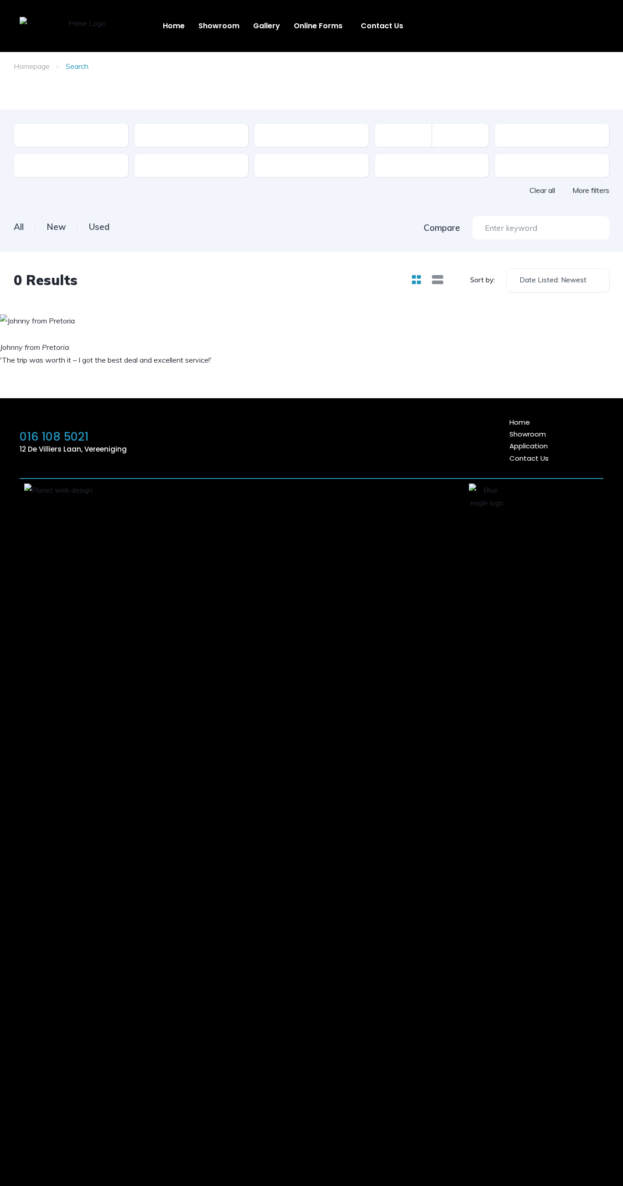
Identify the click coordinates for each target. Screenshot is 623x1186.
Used (99, 226)
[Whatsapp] (332, 440)
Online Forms (318, 26)
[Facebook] (382, 440)
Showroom (218, 26)
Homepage (32, 66)
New (56, 226)
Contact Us (382, 26)
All (19, 226)
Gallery (266, 26)
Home (174, 26)
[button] (320, 26)
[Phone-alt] (357, 440)
